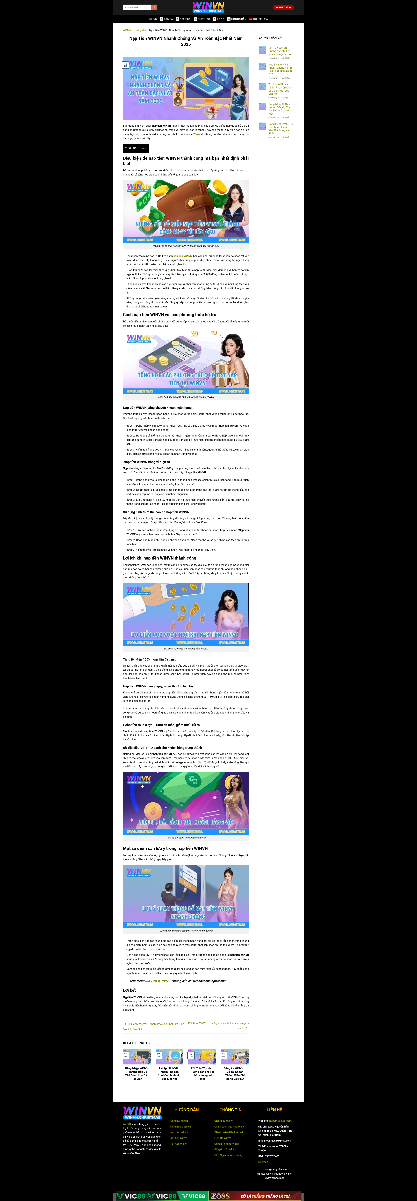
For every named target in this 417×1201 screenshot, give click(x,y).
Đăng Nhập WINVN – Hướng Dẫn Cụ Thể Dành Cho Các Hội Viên (137, 1073)
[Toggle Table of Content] (141, 148)
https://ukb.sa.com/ (280, 1120)
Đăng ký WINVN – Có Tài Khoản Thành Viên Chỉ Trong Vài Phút (235, 1073)
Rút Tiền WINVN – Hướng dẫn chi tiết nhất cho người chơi (202, 1073)
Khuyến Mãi (260, 19)
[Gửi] (154, 7)
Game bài (185, 19)
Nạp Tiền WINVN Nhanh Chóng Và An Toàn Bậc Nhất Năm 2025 (280, 69)
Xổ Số (220, 19)
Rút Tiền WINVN (156, 981)
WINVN (153, 19)
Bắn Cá (168, 19)
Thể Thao (204, 19)
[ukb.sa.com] (208, 7)
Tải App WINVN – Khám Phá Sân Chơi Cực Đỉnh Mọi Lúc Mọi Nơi (169, 1073)
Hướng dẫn (238, 19)
